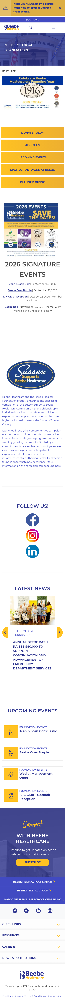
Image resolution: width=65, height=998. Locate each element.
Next (60, 632)
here (58, 465)
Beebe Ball (11, 306)
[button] (60, 7)
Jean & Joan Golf (19, 284)
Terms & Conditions (35, 996)
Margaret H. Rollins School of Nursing (32, 899)
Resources (11, 935)
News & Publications (19, 958)
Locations (32, 19)
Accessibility (54, 996)
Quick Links (11, 924)
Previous (5, 632)
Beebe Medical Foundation (32, 881)
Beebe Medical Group (32, 890)
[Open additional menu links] (53, 27)
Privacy (19, 996)
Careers (8, 946)
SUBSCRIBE (32, 862)
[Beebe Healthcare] (11, 30)
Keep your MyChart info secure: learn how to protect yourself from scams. (33, 7)
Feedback (7, 996)
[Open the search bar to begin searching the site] (30, 27)
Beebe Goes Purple (20, 290)
